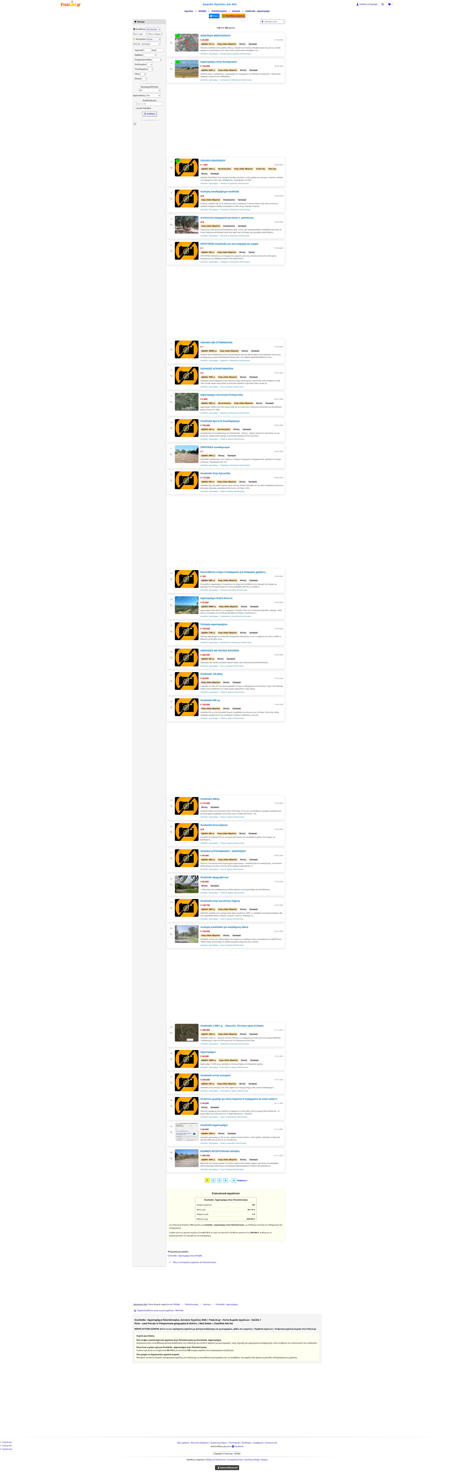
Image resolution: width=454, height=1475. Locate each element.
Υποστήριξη (234, 1442)
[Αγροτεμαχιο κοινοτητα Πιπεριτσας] (187, 402)
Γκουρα (223, 590)
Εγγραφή (373, 4)
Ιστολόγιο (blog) (251, 1459)
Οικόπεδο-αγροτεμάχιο (214, 1125)
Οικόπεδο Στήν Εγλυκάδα (215, 473)
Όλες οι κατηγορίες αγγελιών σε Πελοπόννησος (192, 1262)
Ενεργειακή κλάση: (143, 59)
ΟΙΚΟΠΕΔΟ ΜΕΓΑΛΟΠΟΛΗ (215, 35)
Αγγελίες (188, 11)
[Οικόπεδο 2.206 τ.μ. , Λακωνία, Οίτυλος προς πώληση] (187, 1033)
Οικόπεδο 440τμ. (210, 798)
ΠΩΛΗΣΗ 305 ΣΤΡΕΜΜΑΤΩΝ (216, 342)
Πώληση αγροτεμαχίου (213, 624)
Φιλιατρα (223, 236)
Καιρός (264, 1459)
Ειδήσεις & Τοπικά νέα (215, 1459)
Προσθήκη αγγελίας (235, 16)
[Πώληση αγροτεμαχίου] (187, 631)
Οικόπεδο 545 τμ (210, 700)
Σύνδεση (363, 4)
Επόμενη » (242, 1180)
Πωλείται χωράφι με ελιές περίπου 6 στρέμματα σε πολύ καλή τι (238, 1098)
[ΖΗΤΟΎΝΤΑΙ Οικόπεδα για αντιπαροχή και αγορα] (187, 251)
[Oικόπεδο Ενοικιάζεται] (187, 832)
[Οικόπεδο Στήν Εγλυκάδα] (187, 480)
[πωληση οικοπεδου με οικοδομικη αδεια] (187, 934)
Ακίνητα (236, 11)
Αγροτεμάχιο (208, 1051)
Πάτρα (222, 439)
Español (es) (7, 1449)
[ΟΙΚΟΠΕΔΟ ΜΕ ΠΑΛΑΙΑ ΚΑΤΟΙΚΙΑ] (187, 657)
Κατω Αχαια (224, 1067)
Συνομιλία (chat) (235, 1459)
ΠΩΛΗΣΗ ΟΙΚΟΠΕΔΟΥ (212, 160)
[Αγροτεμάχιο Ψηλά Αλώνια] (187, 605)
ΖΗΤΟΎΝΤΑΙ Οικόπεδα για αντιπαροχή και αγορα (229, 243)
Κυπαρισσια (224, 80)
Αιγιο (222, 387)
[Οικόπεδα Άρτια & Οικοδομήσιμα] (187, 428)
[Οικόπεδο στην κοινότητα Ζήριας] (187, 908)
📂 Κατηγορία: (139, 39)
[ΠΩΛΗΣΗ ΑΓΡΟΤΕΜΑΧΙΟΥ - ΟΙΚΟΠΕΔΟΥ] (187, 858)
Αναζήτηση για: (149, 100)
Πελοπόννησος (219, 11)
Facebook (238, 1446)
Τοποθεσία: (140, 29)
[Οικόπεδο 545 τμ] (187, 707)
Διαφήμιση (258, 1442)
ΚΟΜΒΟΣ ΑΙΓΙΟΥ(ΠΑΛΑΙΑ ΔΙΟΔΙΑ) (220, 1151)
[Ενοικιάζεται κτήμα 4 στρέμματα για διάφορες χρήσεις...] (187, 579)
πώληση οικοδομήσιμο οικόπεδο (219, 191)
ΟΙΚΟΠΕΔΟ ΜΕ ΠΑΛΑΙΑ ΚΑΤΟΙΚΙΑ (219, 650)
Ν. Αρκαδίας (235, 54)
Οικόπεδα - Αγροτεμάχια (257, 11)
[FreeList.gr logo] (71, 4)
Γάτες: (138, 74)
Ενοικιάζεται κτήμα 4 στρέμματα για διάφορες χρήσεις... (233, 572)
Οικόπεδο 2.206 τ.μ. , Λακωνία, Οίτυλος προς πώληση (231, 1025)
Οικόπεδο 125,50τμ (211, 674)
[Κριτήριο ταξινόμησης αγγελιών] (272, 21)
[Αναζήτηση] (382, 4)
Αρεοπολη (224, 1044)
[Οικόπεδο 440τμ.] (187, 806)
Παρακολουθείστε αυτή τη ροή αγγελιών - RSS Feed (159, 1310)
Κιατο (222, 1143)
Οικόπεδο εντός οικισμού (215, 1075)
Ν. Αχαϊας (228, 387)
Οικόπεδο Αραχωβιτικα (214, 877)
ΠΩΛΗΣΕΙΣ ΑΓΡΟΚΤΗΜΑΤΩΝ (216, 368)
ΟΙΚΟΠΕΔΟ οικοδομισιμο (215, 447)
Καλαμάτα (224, 209)
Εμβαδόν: (139, 55)
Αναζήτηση (150, 114)
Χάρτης (215, 16)
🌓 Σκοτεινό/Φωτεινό (227, 1467)
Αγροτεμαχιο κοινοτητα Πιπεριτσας (221, 394)
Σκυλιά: (138, 78)
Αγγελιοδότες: (139, 95)
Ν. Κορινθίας (231, 590)
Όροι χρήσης (183, 1442)
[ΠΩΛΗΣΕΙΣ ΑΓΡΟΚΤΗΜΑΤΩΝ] (187, 375)
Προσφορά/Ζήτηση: (149, 87)
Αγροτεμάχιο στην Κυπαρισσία (218, 61)
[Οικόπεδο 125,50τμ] (187, 681)
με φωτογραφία (143, 108)
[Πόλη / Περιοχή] (155, 34)
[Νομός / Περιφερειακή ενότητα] (140, 34)
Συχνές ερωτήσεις (219, 1442)
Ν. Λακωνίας (233, 1044)
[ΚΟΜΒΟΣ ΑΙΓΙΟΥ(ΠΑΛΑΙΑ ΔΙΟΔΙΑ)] (187, 1158)
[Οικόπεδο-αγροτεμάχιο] (187, 1132)
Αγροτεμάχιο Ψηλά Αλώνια (216, 598)
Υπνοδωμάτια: (141, 69)
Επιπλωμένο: (141, 64)
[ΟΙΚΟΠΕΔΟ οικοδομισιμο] (187, 454)
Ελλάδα (202, 11)
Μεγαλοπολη (225, 54)
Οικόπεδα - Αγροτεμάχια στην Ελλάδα (185, 1255)
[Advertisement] (149, 160)
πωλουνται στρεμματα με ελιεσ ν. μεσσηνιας (227, 217)
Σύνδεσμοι (247, 1442)
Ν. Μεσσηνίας (235, 80)
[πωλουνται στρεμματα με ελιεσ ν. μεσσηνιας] (187, 225)
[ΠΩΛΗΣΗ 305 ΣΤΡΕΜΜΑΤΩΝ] (187, 349)
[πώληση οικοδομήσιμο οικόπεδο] (187, 198)
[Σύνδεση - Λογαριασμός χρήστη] (357, 4)
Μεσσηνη (223, 413)
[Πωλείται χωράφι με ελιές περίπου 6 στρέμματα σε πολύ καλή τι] (187, 1106)
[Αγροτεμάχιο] (187, 1059)
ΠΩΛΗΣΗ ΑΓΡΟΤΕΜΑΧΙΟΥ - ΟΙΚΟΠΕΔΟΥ (223, 851)
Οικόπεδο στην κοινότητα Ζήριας (220, 900)
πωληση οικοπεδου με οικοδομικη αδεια (224, 927)
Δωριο (222, 1117)
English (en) (7, 1442)
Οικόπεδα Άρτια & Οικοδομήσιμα (220, 421)
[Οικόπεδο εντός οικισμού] (187, 1082)
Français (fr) (7, 1445)
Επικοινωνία (271, 1442)
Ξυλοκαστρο (224, 616)
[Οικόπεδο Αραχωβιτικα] (187, 884)
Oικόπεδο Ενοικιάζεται (214, 825)
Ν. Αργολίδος (232, 183)
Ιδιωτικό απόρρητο (200, 1442)
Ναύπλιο (223, 183)
